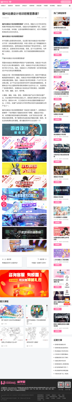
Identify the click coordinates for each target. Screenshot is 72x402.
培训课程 (52, 5)
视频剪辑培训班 (53, 396)
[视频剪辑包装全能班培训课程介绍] (62, 41)
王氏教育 (48, 395)
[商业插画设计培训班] (62, 128)
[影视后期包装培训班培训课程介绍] (62, 273)
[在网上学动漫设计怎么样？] (12, 333)
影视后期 (39, 5)
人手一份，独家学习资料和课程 (61, 30)
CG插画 (64, 398)
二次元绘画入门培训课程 (61, 260)
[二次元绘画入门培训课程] (62, 253)
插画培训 (10, 5)
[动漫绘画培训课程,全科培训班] (62, 231)
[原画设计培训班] (62, 190)
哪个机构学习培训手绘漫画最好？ (11, 320)
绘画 (59, 395)
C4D (47, 396)
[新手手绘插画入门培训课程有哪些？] (37, 311)
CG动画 (53, 398)
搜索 (69, 2)
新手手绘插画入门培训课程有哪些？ (36, 321)
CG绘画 (39, 400)
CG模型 (47, 398)
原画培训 (17, 5)
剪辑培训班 (61, 396)
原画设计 (54, 395)
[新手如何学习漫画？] (37, 333)
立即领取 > (57, 32)
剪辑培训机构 (40, 398)
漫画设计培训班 (58, 177)
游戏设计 (24, 5)
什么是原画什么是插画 (60, 217)
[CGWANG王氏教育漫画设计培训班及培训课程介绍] (62, 85)
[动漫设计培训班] (62, 107)
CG (43, 400)
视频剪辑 (31, 5)
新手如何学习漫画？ (33, 342)
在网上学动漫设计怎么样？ (9, 342)
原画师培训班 (40, 396)
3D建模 (46, 5)
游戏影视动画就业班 (60, 28)
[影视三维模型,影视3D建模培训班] (62, 317)
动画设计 (59, 5)
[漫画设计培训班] (62, 170)
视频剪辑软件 (40, 395)
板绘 (63, 395)
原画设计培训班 (58, 197)
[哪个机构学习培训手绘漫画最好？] (12, 311)
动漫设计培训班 (58, 114)
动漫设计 (3, 5)
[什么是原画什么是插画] (62, 211)
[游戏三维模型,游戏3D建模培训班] (62, 295)
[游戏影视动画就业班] (62, 21)
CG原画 (58, 398)
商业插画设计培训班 (60, 134)
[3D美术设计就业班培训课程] (62, 148)
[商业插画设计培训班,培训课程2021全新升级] (62, 63)
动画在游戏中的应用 (60, 360)
